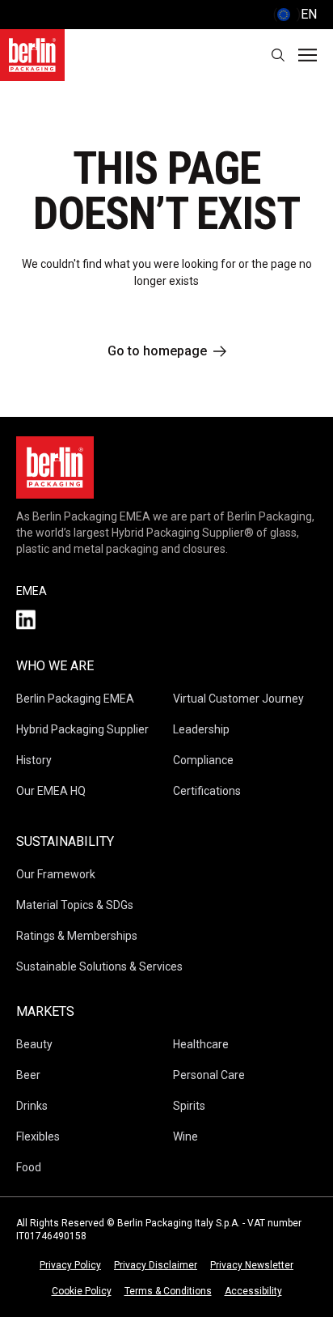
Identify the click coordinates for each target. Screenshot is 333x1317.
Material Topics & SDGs (74, 905)
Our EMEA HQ (51, 790)
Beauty (34, 1044)
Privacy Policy (70, 1265)
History (34, 760)
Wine (185, 1136)
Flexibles (38, 1136)
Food (28, 1167)
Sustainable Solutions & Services (99, 966)
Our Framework (55, 874)
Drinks (32, 1105)
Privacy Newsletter (251, 1265)
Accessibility (253, 1291)
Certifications (207, 790)
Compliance (203, 760)
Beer (28, 1074)
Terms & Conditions (168, 1291)
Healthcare (201, 1044)
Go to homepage (157, 351)
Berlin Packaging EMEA (75, 698)
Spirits (189, 1105)
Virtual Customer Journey (238, 698)
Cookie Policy (82, 1291)
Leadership (201, 729)
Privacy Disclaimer (155, 1265)
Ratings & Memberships (76, 935)
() (295, 14)
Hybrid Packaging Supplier (82, 729)
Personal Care (209, 1074)
